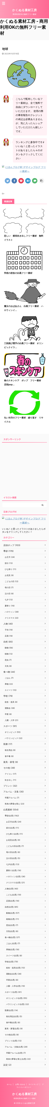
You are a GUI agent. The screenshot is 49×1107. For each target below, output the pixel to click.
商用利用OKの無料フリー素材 (25, 1098)
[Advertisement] (24, 468)
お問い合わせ (20, 1084)
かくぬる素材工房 (24, 10)
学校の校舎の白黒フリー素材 (18, 273)
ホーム (9, 1084)
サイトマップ (33, 1084)
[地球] (28, 180)
